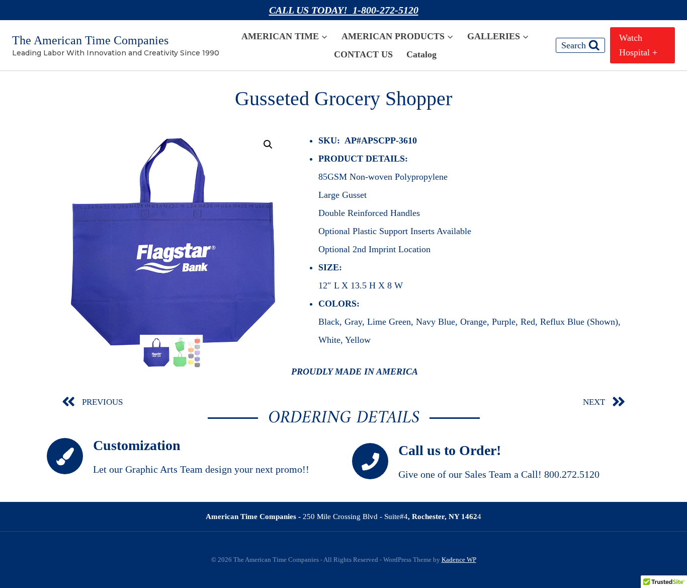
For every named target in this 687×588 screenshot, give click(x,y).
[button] (268, 144)
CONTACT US (363, 54)
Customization (137, 445)
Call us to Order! (449, 450)
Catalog (421, 54)
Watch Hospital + (638, 45)
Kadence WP (459, 559)
